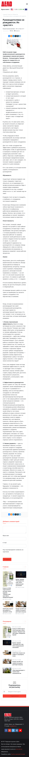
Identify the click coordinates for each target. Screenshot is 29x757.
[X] (16, 36)
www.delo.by (19, 749)
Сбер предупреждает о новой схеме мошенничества (18, 672)
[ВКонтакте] (9, 36)
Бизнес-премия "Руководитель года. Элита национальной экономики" (20, 582)
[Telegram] (20, 36)
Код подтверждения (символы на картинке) (13, 551)
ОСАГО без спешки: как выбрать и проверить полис (8, 610)
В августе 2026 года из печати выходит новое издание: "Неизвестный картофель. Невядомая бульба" (18, 631)
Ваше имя (6, 535)
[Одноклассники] (11, 36)
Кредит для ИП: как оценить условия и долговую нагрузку (21, 610)
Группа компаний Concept (18, 754)
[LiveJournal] (18, 36)
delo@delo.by (13, 726)
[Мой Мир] (13, 36)
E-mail (4, 542)
